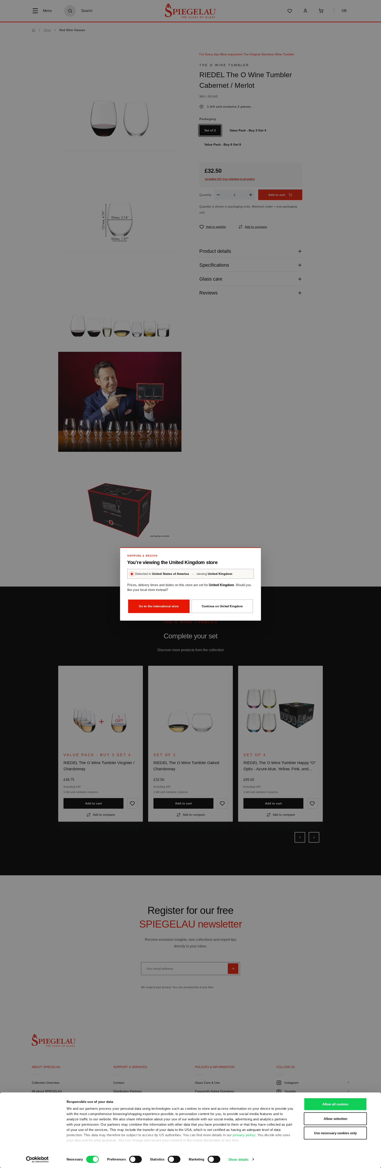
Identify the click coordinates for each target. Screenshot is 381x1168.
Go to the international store (159, 606)
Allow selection (335, 1118)
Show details (238, 1159)
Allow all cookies (335, 1104)
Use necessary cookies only (335, 1133)
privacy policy (244, 1135)
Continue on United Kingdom (222, 606)
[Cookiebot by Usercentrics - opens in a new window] (37, 1159)
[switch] (135, 1159)
